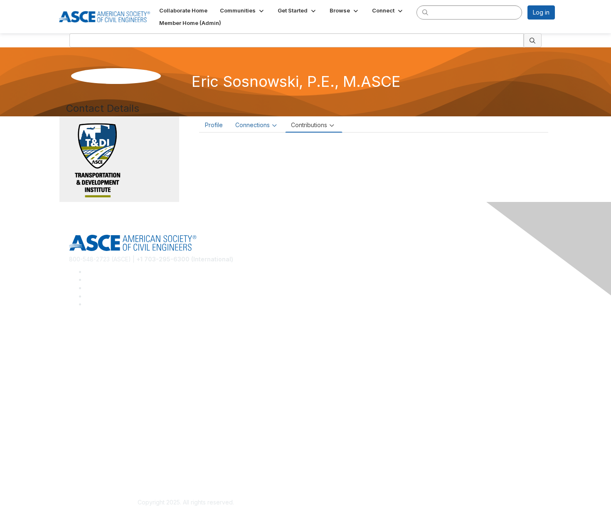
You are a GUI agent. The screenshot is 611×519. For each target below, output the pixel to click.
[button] (242, 10)
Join (75, 393)
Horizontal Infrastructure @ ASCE (114, 336)
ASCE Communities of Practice (110, 361)
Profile (214, 124)
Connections (252, 124)
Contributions (309, 124)
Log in (541, 12)
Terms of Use (87, 463)
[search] (425, 12)
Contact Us (84, 418)
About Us (81, 451)
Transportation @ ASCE (101, 348)
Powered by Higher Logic (425, 503)
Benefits (80, 406)
